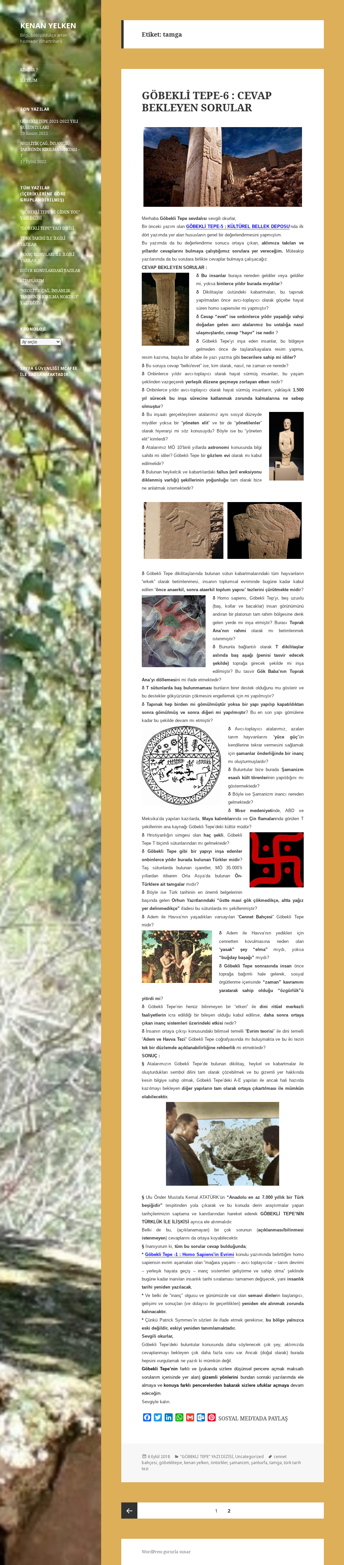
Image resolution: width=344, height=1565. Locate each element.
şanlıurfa (259, 1462)
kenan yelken (196, 1462)
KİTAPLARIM (32, 280)
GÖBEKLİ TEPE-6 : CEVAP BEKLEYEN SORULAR (207, 101)
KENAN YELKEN (48, 25)
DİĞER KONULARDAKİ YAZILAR (50, 270)
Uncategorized (249, 1456)
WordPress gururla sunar (166, 1552)
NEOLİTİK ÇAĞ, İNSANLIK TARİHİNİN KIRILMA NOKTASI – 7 (50, 149)
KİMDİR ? (29, 70)
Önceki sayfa (129, 1510)
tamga (275, 1462)
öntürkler (219, 1462)
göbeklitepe (170, 1462)
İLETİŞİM (28, 80)
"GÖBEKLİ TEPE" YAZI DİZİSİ (206, 1456)
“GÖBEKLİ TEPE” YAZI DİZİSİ (47, 228)
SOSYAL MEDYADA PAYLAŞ (253, 1418)
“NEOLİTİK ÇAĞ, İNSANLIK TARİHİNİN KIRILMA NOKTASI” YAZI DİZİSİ (49, 297)
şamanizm (239, 1462)
